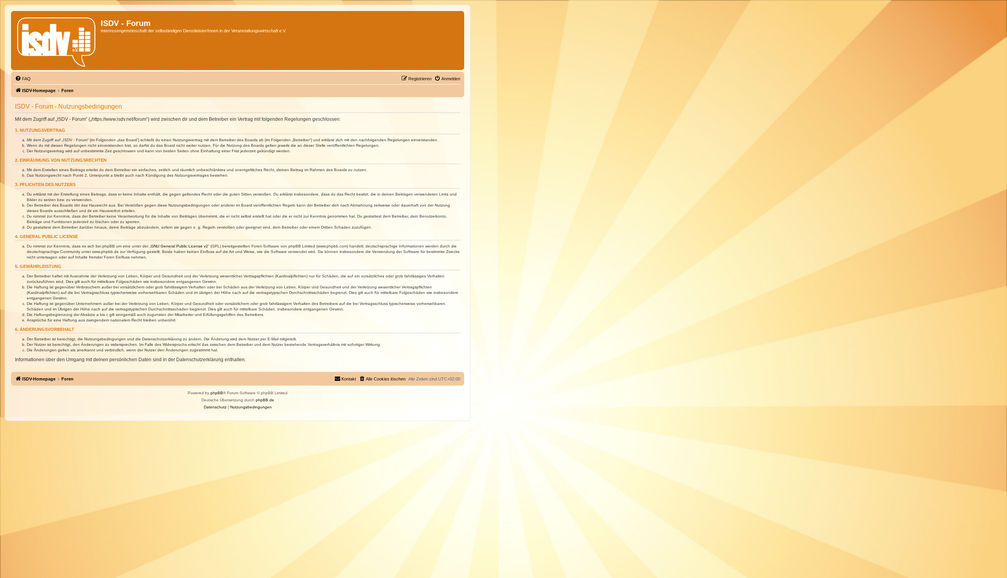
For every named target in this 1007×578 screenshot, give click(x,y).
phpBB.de (265, 400)
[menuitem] (23, 78)
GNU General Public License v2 (179, 246)
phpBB (216, 393)
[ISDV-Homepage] (57, 40)
